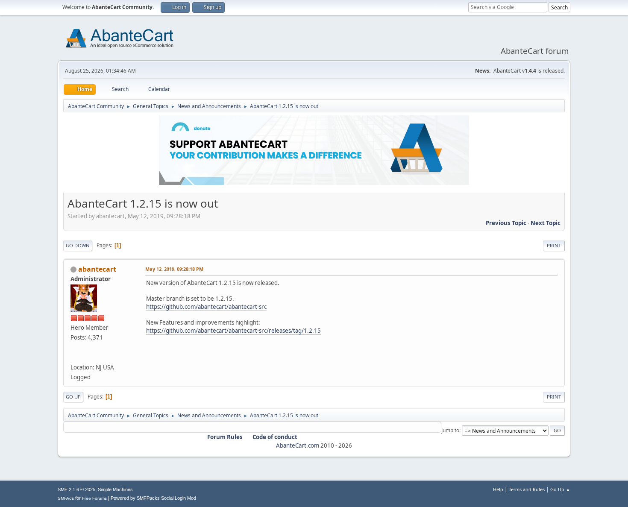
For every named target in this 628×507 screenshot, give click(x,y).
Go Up (73, 396)
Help (498, 489)
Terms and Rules (527, 489)
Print (554, 245)
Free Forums (94, 498)
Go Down (78, 245)
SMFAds (66, 498)
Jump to (450, 430)
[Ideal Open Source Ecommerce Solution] (73, 357)
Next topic (546, 223)
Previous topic (506, 223)
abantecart (97, 269)
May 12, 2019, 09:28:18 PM (174, 269)
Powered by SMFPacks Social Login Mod (153, 498)
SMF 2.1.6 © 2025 (76, 489)
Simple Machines (115, 489)
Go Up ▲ (560, 489)
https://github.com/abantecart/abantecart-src (206, 307)
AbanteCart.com (297, 445)
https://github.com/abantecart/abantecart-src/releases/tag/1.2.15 (233, 330)
